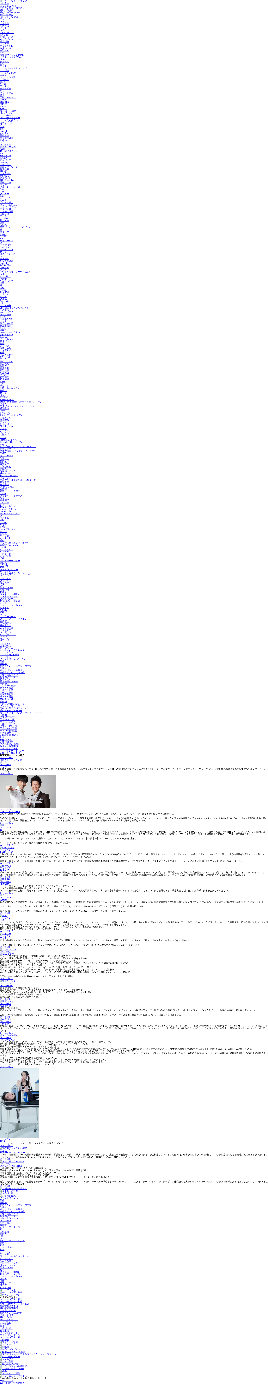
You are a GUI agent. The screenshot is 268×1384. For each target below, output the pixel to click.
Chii (2, 191)
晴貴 (2, 95)
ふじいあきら (6, 115)
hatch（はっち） (8, 529)
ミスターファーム (9, 596)
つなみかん (5, 417)
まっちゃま (5, 314)
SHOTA (4, 104)
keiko (2, 410)
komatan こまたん (8, 440)
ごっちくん (5, 431)
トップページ (6, 757)
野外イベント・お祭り (11, 670)
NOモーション (7, 328)
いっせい (4, 346)
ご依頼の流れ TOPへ (10, 744)
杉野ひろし (5, 357)
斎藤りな (4, 567)
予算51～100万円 (8, 726)
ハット (3, 603)
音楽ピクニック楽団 (10, 491)
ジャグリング (6, 504)
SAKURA (4, 247)
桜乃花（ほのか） (9, 151)
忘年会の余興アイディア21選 (14, 1304)
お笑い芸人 (5, 164)
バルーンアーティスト (11, 187)
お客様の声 (5, 733)
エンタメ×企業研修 (9, 654)
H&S (2, 52)
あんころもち (6, 281)
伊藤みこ (4, 469)
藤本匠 (3, 330)
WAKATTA (5, 265)
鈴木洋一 (4, 489)
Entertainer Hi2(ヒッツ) (11, 442)
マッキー (4, 44)
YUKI (3, 84)
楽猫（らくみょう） (10, 388)
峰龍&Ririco (6, 102)
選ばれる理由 (6, 10)
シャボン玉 (5, 632)
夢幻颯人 (4, 176)
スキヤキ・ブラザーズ (11, 496)
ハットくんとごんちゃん (12, 650)
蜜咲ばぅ (4, 612)
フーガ (3, 99)
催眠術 (3, 171)
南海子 (3, 75)
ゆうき (3, 296)
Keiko (2, 381)
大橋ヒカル (5, 348)
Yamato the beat (7, 301)
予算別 (3, 715)
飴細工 (3, 610)
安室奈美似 (5, 325)
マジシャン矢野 (8, 77)
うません (4, 419)
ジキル (3, 162)
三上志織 (4, 484)
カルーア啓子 (6, 211)
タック (3, 91)
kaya (2, 444)
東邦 (2, 129)
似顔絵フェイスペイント (12, 415)
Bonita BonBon (7, 399)
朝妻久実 (4, 464)
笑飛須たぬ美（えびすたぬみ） (15, 272)
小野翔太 (4, 565)
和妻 (2, 498)
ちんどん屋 (5, 556)
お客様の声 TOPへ (9, 735)
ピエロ (3, 592)
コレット (4, 386)
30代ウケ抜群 (6, 692)
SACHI (3, 131)
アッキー (4, 86)
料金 (2, 737)
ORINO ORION (7, 487)
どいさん (4, 133)
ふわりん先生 (6, 652)
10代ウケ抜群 (6, 688)
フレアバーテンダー (10, 560)
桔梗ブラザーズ (8, 507)
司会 (2, 457)
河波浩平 (4, 482)
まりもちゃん (6, 339)
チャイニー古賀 (8, 146)
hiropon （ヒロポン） (10, 111)
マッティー (5, 144)
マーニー (4, 216)
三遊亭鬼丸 (5, 623)
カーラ (3, 252)
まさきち (4, 518)
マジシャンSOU (8, 73)
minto (2, 149)
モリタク (4, 359)
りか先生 (4, 583)
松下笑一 (4, 220)
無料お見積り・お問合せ (12, 8)
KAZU (3, 527)
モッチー (4, 66)
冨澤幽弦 (4, 500)
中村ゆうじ (5, 466)
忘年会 (3, 668)
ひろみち (4, 61)
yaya (2, 223)
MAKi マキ (5, 511)
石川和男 (4, 379)
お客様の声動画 (8, 1310)
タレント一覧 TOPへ (10, 17)
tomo (2, 196)
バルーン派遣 (6, 1315)
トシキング (5, 321)
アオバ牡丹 (5, 209)
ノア (2, 243)
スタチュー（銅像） (10, 594)
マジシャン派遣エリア (11, 1299)
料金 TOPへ (6, 739)
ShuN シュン (6, 113)
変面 (2, 1281)
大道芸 (3, 428)
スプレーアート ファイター (14, 619)
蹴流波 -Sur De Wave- (10, 545)
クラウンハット (8, 449)
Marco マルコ (6, 249)
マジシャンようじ (9, 120)
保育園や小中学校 (9, 677)
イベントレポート (9, 748)
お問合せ (4, 1339)
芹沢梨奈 (4, 408)
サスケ (3, 59)
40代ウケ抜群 (6, 695)
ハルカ (3, 404)
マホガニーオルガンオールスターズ (18, 480)
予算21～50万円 (8, 724)
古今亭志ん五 (6, 628)
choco (2, 234)
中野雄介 (4, 50)
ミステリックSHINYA (11, 57)
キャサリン (5, 198)
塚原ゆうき (5, 48)
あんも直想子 (6, 355)
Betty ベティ (6, 424)
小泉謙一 (4, 290)
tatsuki (3, 547)
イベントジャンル (9, 657)
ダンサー (4, 395)
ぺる (2, 30)
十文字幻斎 (5, 173)
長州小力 (4, 169)
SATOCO (4, 551)
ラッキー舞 (5, 305)
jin (1, 256)
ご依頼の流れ (6, 742)
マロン (3, 422)
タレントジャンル (9, 1218)
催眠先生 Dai (7, 180)
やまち (3, 525)
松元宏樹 (4, 292)
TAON (3, 493)
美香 (2, 558)
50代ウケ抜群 (6, 697)
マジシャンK (6, 46)
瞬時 (2, 520)
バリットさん (6, 93)
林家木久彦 (5, 625)
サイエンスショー (9, 569)
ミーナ (3, 28)
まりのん (4, 218)
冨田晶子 (4, 563)
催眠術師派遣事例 (9, 1308)
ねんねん (4, 364)
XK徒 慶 (4, 35)
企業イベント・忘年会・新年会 (15, 666)
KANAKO (5, 413)
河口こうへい (6, 361)
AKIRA (3, 158)
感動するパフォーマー (11, 710)
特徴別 (3, 701)
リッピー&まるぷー (10, 205)
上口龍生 (4, 502)
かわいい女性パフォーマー (13, 704)
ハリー (3, 184)
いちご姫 (4, 70)
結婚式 (3, 661)
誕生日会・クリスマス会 (12, 672)
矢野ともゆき (6, 334)
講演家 (3, 366)
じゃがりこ (5, 160)
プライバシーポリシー (11, 1335)
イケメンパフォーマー (11, 706)
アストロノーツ (8, 598)
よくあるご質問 (8, 5)
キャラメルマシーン (10, 39)
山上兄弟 (4, 23)
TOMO (3, 636)
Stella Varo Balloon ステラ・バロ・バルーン (21, 402)
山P (1, 303)
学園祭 (3, 663)
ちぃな (3, 614)
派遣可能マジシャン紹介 (12, 760)
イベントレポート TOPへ (12, 751)
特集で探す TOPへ (9, 681)
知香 (2, 343)
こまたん (4, 294)
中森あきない (6, 319)
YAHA (3, 453)
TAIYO (3, 522)
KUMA (3, 337)
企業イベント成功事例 (11, 1313)
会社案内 (4, 3)
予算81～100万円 (8, 728)
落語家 (3, 621)
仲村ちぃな (5, 473)
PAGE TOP (7, 1380)
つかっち (4, 639)
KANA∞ (4, 534)
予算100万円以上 (8, 730)
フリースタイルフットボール (14, 543)
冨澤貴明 (4, 368)
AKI (2, 238)
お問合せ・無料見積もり (12, 753)
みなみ (3, 225)
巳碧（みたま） (8, 97)
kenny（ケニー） (8, 122)
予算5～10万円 (7, 719)
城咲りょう (5, 182)
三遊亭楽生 (5, 630)
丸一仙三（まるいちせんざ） (14, 308)
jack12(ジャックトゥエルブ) (13, 68)
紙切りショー (6, 587)
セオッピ (4, 607)
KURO (3, 317)
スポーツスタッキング (11, 605)
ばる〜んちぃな (8, 254)
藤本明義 (4, 41)
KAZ (2, 153)
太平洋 (3, 435)
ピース (3, 108)
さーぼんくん (6, 648)
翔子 (2, 352)
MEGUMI (4, 267)
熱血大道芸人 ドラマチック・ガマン (18, 451)
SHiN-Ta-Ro (5, 155)
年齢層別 (4, 683)
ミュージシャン (8, 478)
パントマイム (6, 549)
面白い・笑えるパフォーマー (14, 708)
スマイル (4, 270)
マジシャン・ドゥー (10, 117)
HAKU (3, 106)
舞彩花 (3, 390)
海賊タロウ (5, 214)
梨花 (2, 126)
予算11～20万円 (8, 722)
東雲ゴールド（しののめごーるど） (18, 446)
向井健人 (4, 79)
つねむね (4, 433)
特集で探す (5, 679)
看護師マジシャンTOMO (12, 55)
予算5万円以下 (7, 717)
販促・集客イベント (10, 675)
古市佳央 (4, 377)
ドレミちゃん (6, 202)
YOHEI (3, 236)
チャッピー (5, 88)
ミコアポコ (5, 245)
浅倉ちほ (4, 26)
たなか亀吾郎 (6, 137)
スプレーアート (8, 616)
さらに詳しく (6, 773)
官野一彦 (4, 370)
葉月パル (4, 341)
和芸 (2, 283)
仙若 (2, 285)
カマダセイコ (6, 350)
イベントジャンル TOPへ (12, 659)
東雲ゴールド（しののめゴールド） (18, 227)
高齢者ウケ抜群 (8, 699)
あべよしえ (5, 200)
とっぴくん (5, 581)
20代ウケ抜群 (6, 690)
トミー (3, 21)
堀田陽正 (4, 462)
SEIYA (3, 82)
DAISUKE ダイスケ (10, 513)
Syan (2, 189)
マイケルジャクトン (10, 332)
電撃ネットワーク (9, 167)
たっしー (4, 231)
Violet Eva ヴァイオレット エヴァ (17, 406)
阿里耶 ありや (8, 471)
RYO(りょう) (6, 37)
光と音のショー (8, 536)
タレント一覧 (6, 14)
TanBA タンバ (7, 32)
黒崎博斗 (4, 135)
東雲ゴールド (6, 240)
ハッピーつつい (8, 207)
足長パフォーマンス (10, 601)
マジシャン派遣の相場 (11, 1301)
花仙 (2, 287)
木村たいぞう (6, 312)
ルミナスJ (5, 538)
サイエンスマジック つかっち (15, 574)
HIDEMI (4, 397)
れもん (3, 531)
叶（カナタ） (6, 124)
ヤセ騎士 (4, 375)
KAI (2, 64)
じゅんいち (5, 178)
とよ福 (3, 299)
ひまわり (4, 258)
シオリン (4, 274)
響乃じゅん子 (6, 323)
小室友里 (4, 372)
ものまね (4, 310)
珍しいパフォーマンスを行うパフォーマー (21, 713)
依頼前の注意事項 (9, 746)
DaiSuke (4, 140)
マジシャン (5, 19)
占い (2, 384)
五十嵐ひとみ (6, 426)
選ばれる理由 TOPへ (10, 12)
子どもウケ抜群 (8, 686)
